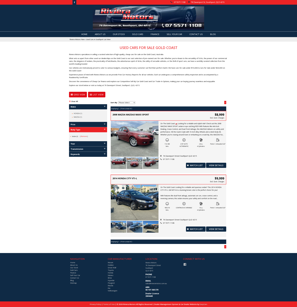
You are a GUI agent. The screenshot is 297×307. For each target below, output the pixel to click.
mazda (110, 285)
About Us (100, 34)
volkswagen (112, 290)
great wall (112, 267)
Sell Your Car (174, 34)
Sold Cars (137, 34)
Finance (155, 34)
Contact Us (196, 34)
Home (84, 34)
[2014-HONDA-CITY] (119, 227)
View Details (216, 165)
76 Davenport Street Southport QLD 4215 (180, 156)
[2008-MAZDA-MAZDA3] (119, 163)
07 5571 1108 (168, 159)
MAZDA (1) (78, 117)
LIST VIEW (98, 94)
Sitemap (73, 283)
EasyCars (203, 304)
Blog (213, 34)
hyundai (111, 280)
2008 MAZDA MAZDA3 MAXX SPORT (131, 114)
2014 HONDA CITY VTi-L (125, 178)
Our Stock (119, 34)
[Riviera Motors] (148, 18)
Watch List (196, 165)
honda (110, 273)
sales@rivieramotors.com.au (156, 283)
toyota (111, 270)
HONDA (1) (78, 113)
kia (109, 288)
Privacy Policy (96, 304)
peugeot (111, 283)
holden (111, 265)
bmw (110, 278)
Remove (84, 136)
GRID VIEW (79, 94)
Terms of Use (109, 304)
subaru (110, 275)
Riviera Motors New (77, 39)
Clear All (74, 101)
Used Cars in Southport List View (98, 39)
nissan (110, 262)
